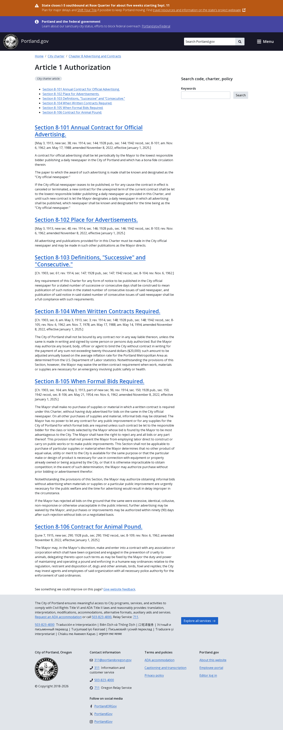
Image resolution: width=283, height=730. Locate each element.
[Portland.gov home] (26, 41)
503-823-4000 (101, 617)
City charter (56, 56)
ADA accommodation (159, 660)
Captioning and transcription (165, 668)
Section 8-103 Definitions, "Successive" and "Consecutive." (84, 98)
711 (135, 617)
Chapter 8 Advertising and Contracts (95, 56)
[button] (265, 41)
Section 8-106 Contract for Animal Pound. (72, 112)
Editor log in (208, 675)
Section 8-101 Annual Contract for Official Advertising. (81, 89)
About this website (212, 660)
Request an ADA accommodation (58, 617)
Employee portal (211, 668)
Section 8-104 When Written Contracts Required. (77, 103)
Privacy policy (154, 675)
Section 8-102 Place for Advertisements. (71, 94)
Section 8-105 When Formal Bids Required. (73, 108)
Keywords (188, 88)
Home (39, 56)
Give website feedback (119, 589)
